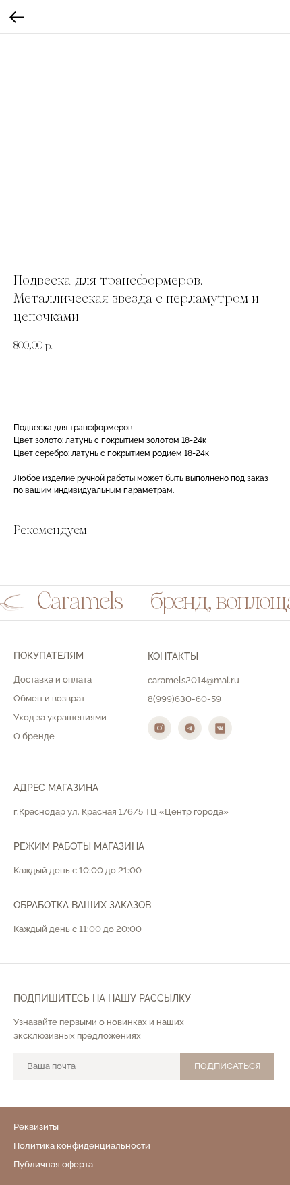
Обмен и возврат (49, 698)
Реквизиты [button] (36, 1127)
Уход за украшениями (60, 717)
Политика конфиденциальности (81, 1145)
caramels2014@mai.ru (193, 680)
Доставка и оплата (52, 679)
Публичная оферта (53, 1164)
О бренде (34, 736)
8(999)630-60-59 (184, 699)
